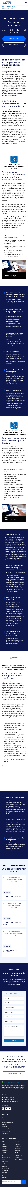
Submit (14, 1040)
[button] (25, 2)
